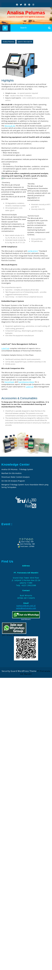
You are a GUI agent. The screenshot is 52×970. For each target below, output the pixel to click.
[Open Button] (5, 28)
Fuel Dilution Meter (26, 382)
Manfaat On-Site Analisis (11, 473)
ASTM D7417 (33, 251)
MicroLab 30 (10, 126)
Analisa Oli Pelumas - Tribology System (17, 469)
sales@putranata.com (26, 608)
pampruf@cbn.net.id (26, 605)
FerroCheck (9, 382)
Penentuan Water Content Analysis (15, 477)
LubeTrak (5, 348)
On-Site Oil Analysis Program (13, 481)
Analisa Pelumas (26, 12)
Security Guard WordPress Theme (19, 671)
